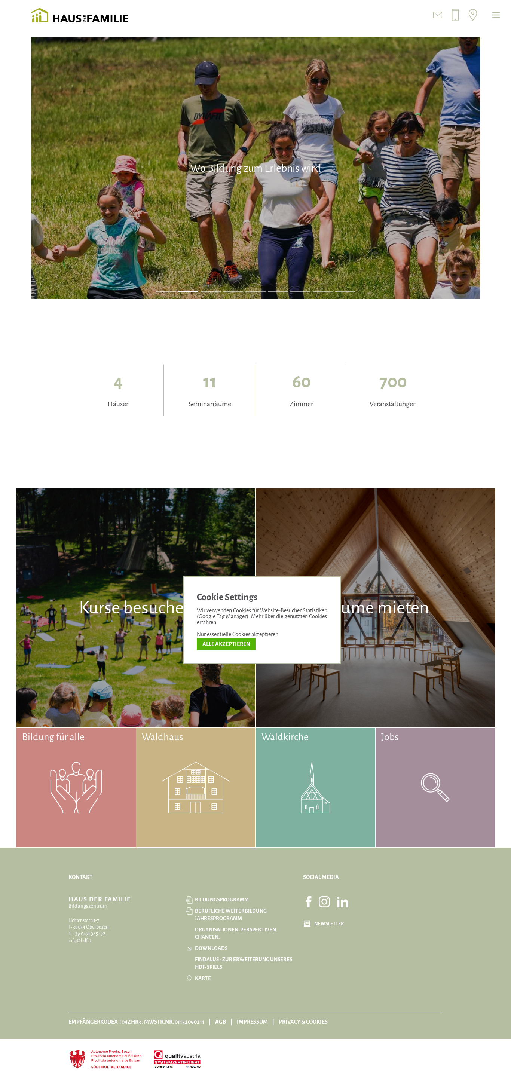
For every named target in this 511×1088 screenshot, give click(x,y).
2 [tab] (188, 292)
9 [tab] (345, 292)
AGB (220, 1022)
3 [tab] (210, 292)
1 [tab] (166, 292)
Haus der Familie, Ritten (79, 14)
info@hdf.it (79, 940)
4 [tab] (233, 292)
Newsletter (329, 923)
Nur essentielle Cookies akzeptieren (237, 634)
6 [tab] (277, 292)
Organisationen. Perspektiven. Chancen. (236, 933)
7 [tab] (300, 292)
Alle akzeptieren (226, 644)
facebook (308, 901)
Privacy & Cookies (303, 1022)
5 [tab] (255, 292)
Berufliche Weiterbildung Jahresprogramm (231, 914)
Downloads (211, 948)
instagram (324, 901)
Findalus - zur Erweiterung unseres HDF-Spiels (243, 963)
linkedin (342, 901)
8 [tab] (322, 292)
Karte (203, 978)
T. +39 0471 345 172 (86, 934)
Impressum (252, 1022)
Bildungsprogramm (222, 899)
